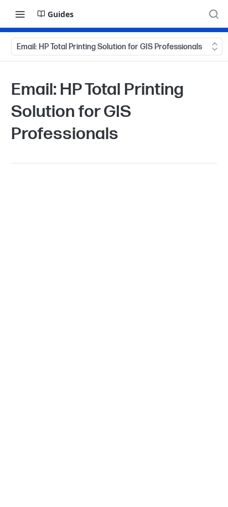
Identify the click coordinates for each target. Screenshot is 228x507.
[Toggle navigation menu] (20, 14)
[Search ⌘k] (213, 14)
